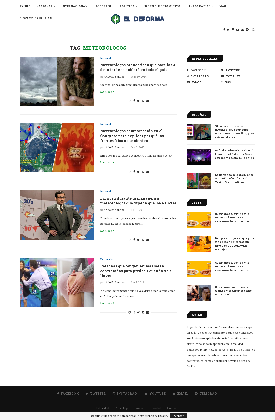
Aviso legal (122, 408)
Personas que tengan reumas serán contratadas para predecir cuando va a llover (136, 271)
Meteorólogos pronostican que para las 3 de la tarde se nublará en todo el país (137, 67)
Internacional (74, 6)
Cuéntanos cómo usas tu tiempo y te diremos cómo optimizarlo (233, 290)
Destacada (106, 259)
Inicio (25, 6)
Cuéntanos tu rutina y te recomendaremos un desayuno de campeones (232, 217)
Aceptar (178, 416)
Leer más (106, 91)
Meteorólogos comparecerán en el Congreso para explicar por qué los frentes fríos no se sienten (132, 135)
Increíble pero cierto (162, 6)
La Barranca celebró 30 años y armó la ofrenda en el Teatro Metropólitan (234, 178)
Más (222, 6)
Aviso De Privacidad (148, 408)
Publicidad (102, 408)
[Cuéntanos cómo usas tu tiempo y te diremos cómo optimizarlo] (199, 293)
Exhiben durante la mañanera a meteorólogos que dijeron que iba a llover (138, 200)
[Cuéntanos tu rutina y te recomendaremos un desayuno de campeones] (199, 220)
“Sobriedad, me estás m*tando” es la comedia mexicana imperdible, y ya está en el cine (234, 131)
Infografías (199, 6)
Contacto (173, 408)
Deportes (103, 6)
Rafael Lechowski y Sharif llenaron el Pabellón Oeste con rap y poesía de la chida (234, 154)
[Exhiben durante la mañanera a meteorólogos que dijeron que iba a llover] (57, 215)
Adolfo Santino (115, 76)
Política (127, 6)
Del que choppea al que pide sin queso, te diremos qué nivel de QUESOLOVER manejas (234, 243)
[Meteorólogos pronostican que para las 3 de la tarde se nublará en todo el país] (57, 82)
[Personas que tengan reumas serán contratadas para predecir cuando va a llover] (57, 283)
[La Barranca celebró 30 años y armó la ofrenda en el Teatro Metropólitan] (199, 181)
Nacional (44, 6)
